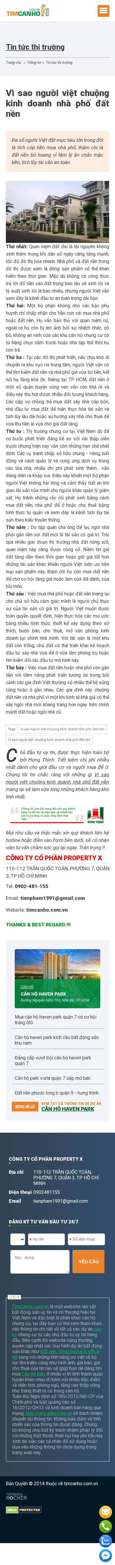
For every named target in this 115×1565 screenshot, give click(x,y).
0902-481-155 (31, 886)
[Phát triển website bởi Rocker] (16, 1490)
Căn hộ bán (33, 1374)
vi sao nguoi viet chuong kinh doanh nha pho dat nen (62, 729)
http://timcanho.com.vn (49, 1413)
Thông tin (34, 63)
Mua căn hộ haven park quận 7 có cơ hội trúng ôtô (55, 1019)
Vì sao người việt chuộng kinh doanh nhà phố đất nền (49, 740)
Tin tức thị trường (59, 63)
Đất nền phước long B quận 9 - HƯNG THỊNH (57, 1093)
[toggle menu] (103, 11)
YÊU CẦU (89, 1261)
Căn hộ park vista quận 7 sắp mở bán (53, 1078)
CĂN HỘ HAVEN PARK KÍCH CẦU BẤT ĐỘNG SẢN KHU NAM (57, 1040)
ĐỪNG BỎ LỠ (25, 1106)
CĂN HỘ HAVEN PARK (43, 994)
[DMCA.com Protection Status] (24, 1505)
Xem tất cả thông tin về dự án (71, 1104)
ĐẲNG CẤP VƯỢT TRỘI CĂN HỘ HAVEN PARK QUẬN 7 (53, 1060)
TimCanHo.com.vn (30, 1306)
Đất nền (48, 1351)
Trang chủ (13, 63)
